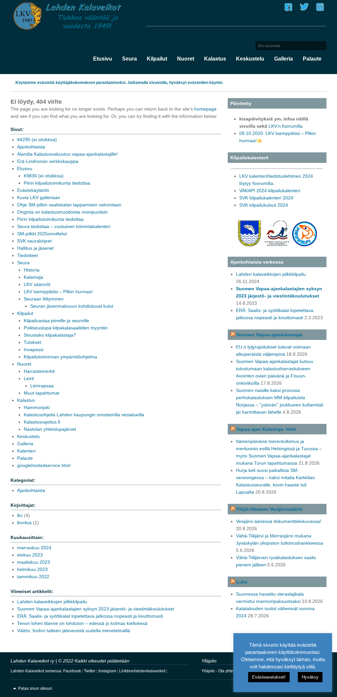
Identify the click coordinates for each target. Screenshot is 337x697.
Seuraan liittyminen (44, 298)
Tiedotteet (27, 255)
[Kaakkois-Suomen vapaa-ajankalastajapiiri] (249, 244)
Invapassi (33, 349)
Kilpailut (157, 59)
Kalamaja (33, 277)
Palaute (312, 59)
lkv (20, 515)
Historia (31, 269)
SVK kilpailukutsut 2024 (263, 205)
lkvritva (24, 522)
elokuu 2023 (30, 554)
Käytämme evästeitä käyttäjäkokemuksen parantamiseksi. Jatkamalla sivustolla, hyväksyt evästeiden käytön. (119, 82)
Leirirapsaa (42, 385)
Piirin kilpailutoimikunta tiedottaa (57, 183)
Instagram (107, 671)
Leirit (29, 378)
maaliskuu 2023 (33, 562)
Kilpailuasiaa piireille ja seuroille (56, 320)
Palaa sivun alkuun (35, 688)
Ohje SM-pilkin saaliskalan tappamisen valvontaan (69, 204)
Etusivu (102, 59)
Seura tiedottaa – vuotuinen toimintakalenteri (63, 226)
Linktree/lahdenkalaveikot (142, 671)
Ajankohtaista (31, 146)
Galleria (283, 59)
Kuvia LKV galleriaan (38, 197)
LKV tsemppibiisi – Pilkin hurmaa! (58, 291)
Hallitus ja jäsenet (35, 248)
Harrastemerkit (39, 371)
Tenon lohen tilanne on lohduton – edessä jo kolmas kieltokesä (82, 623)
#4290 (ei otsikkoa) (37, 139)
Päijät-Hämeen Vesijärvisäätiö (269, 509)
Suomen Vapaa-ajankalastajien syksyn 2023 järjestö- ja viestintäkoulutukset (95, 608)
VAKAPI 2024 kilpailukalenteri (269, 190)
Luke (241, 581)
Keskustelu (250, 59)
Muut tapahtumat (41, 393)
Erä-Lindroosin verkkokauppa (47, 161)
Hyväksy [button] (310, 677)
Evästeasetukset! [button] (269, 677)
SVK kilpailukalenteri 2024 (266, 197)
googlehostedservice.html (43, 465)
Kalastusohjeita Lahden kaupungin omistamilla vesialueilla (84, 414)
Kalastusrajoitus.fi (42, 422)
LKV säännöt (37, 284)
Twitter (89, 671)
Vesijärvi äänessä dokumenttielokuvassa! (278, 521)
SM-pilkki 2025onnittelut (42, 233)
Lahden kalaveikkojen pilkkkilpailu (52, 601)
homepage (205, 109)
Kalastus (215, 59)
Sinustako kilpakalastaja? (50, 335)
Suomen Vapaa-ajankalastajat (269, 334)
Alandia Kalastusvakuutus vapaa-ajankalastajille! (67, 154)
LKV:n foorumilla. (286, 126)
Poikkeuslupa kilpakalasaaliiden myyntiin (66, 327)
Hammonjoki (37, 407)
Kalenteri (26, 450)
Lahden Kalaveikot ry (76, 17)
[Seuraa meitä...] (288, 11)
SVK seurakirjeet (34, 241)
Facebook (72, 671)
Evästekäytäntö (33, 190)
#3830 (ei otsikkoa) (44, 175)
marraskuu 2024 (34, 547)
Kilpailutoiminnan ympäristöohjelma (60, 356)
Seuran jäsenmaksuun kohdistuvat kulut (71, 306)
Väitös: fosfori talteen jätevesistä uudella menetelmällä (73, 630)
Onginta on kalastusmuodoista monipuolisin (62, 212)
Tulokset (32, 342)
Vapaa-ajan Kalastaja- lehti (266, 429)
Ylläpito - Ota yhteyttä (220, 671)
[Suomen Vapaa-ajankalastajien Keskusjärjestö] (277, 244)
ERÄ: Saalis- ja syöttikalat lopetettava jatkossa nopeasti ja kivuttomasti (90, 616)
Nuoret (185, 59)
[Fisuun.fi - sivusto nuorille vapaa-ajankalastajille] (305, 244)
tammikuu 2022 (33, 576)
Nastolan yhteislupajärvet (50, 429)
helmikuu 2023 (32, 569)
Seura (129, 59)
